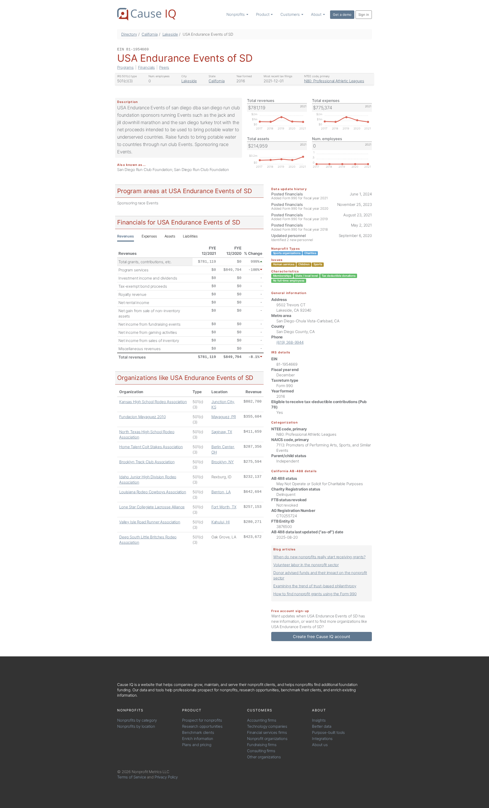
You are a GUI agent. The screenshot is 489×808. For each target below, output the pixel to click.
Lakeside (170, 34)
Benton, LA (221, 491)
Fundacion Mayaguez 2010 (142, 416)
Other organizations (264, 756)
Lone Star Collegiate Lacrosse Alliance (152, 507)
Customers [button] (290, 14)
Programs (125, 67)
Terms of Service (131, 777)
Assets (170, 236)
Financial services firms (267, 732)
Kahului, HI (220, 522)
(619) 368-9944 (290, 342)
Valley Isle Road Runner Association (149, 522)
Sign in (363, 14)
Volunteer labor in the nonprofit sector (306, 564)
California (150, 34)
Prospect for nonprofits (202, 720)
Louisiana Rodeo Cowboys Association (152, 491)
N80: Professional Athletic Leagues (334, 80)
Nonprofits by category (137, 720)
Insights (319, 720)
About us (320, 744)
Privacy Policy (166, 777)
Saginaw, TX (221, 431)
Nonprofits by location (136, 726)
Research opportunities (202, 726)
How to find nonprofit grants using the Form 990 (315, 593)
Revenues (125, 236)
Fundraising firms (261, 744)
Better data (321, 726)
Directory (129, 34)
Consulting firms (261, 750)
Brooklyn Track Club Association (146, 461)
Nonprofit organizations (267, 738)
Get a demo (342, 14)
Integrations (322, 738)
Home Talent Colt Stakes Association (151, 446)
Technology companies (267, 726)
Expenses (149, 236)
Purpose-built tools (328, 732)
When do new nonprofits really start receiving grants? (319, 556)
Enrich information (197, 738)
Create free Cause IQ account (321, 636)
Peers (164, 67)
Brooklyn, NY (222, 461)
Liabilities (190, 236)
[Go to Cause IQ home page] (146, 14)
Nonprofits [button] (236, 14)
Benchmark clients (198, 732)
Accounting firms (261, 720)
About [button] (316, 14)
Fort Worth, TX (223, 507)
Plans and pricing (196, 744)
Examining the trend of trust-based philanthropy (314, 586)
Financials (146, 67)
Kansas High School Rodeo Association (153, 401)
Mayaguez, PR (223, 416)
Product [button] (263, 14)
